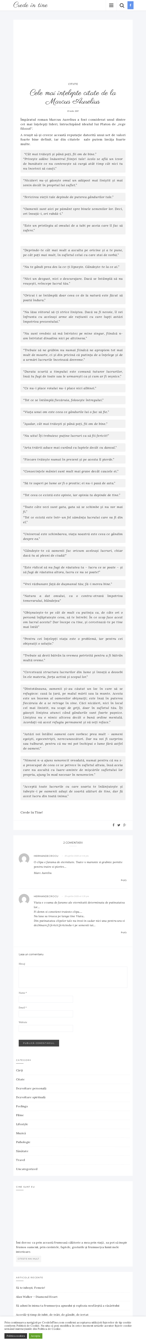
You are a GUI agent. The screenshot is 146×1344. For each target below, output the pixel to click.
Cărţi (19, 1070)
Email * (23, 1007)
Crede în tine (30, 5)
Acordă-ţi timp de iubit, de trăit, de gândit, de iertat (52, 1314)
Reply (124, 880)
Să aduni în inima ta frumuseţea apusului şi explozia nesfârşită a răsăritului (67, 1305)
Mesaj (22, 963)
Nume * (23, 992)
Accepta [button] (35, 1335)
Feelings (22, 1106)
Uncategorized (26, 1169)
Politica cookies (16, 1335)
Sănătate (22, 1151)
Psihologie (23, 1142)
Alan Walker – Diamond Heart (37, 1296)
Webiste (23, 1022)
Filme (20, 1115)
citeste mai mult (28, 1259)
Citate (73, 84)
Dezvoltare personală (31, 1088)
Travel (20, 1160)
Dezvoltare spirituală (30, 1097)
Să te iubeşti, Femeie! (30, 1287)
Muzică (21, 1133)
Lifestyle (22, 1124)
